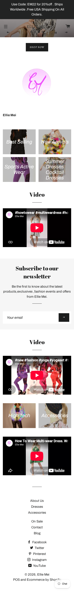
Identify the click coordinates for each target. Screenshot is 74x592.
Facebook (39, 542)
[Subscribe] (64, 317)
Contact (37, 527)
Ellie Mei (37, 26)
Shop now (37, 47)
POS (16, 579)
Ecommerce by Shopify (44, 579)
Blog (37, 533)
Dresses (37, 506)
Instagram (39, 560)
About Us (37, 501)
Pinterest (39, 554)
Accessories (37, 512)
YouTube (39, 566)
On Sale (37, 521)
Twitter (39, 548)
